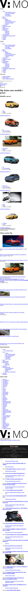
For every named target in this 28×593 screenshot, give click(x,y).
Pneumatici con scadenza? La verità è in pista (9, 336)
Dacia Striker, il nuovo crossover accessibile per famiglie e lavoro (13, 289)
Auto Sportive (5, 392)
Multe (4, 414)
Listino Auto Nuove (7, 26)
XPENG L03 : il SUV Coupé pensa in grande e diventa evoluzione (14, 321)
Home (1, 84)
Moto (4, 17)
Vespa (4, 395)
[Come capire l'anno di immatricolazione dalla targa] (15, 493)
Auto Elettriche (8, 15)
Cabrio (4, 224)
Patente (6, 19)
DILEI (12, 449)
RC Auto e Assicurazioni (10, 21)
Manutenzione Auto (7, 401)
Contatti (4, 39)
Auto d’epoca (8, 358)
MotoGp (4, 419)
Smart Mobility (6, 28)
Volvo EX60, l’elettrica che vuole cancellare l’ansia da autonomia (13, 329)
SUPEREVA (14, 450)
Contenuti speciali (3, 440)
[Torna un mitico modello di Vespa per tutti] (15, 516)
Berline (4, 389)
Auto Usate (5, 385)
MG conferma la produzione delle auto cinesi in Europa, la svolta (13, 260)
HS (3, 167)
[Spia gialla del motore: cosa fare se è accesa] (15, 466)
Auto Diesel (5, 383)
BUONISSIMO (24, 449)
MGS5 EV (5, 185)
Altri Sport (7, 33)
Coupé (4, 390)
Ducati (4, 421)
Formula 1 (7, 31)
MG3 (4, 111)
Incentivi (4, 413)
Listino (4, 84)
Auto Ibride (7, 14)
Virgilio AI (5, 25)
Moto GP (7, 32)
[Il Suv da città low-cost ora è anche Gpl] (15, 543)
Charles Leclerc (6, 423)
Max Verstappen (6, 424)
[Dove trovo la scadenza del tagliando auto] (15, 471)
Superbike (5, 398)
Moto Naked (5, 394)
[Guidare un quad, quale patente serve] (15, 476)
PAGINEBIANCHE (4, 449)
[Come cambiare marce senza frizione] (15, 487)
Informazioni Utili (6, 367)
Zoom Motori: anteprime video (9, 35)
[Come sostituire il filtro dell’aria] (15, 588)
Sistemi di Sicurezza (7, 410)
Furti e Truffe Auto (6, 415)
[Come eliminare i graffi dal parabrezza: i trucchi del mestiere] (15, 499)
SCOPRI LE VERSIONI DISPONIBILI (8, 229)
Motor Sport (5, 362)
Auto (4, 11)
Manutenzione (8, 20)
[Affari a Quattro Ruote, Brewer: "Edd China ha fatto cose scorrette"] (15, 505)
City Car (4, 388)
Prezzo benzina (6, 77)
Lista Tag (4, 379)
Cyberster (5, 223)
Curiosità (4, 36)
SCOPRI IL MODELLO (5, 115)
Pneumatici (5, 403)
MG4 (4, 204)
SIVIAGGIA (15, 449)
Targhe (4, 407)
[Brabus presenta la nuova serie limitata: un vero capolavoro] (15, 582)
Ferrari (4, 420)
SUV (4, 387)
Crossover (5, 386)
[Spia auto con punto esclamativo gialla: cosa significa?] (15, 461)
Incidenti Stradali (6, 416)
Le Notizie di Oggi (9, 350)
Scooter (4, 396)
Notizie (4, 27)
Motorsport (5, 29)
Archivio (18, 440)
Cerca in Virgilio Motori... (5, 438)
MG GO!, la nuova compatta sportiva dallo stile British (11, 249)
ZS (3, 129)
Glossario (5, 366)
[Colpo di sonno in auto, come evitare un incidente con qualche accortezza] (15, 575)
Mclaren (4, 422)
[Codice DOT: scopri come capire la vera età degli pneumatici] (15, 537)
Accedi (2, 8)
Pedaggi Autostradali (7, 412)
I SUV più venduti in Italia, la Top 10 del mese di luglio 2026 (12, 296)
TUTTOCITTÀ (9, 449)
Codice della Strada (9, 22)
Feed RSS (14, 440)
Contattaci (10, 440)
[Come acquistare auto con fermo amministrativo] (15, 532)
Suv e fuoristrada (6, 130)
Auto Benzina (5, 382)
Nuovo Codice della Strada (8, 78)
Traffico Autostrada (7, 76)
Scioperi (7, 24)
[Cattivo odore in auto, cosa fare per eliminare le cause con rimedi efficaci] (15, 559)
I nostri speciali (6, 34)
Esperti (4, 38)
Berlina (4, 112)
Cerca (2, 82)
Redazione (5, 374)
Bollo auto (5, 405)
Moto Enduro (5, 393)
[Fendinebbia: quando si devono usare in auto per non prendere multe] (15, 548)
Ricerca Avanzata (3, 83)
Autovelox (5, 406)
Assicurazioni (5, 409)
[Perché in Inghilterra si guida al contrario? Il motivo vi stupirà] (15, 526)
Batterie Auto (5, 426)
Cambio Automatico (7, 428)
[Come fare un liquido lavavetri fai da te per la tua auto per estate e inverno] (15, 481)
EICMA (4, 400)
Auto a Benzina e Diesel (10, 12)
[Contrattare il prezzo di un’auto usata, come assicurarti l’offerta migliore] (15, 570)
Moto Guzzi (5, 399)
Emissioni (5, 427)
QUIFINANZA (20, 449)
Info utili (4, 18)
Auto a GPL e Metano (9, 13)
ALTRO (2, 41)
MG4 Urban (5, 148)
